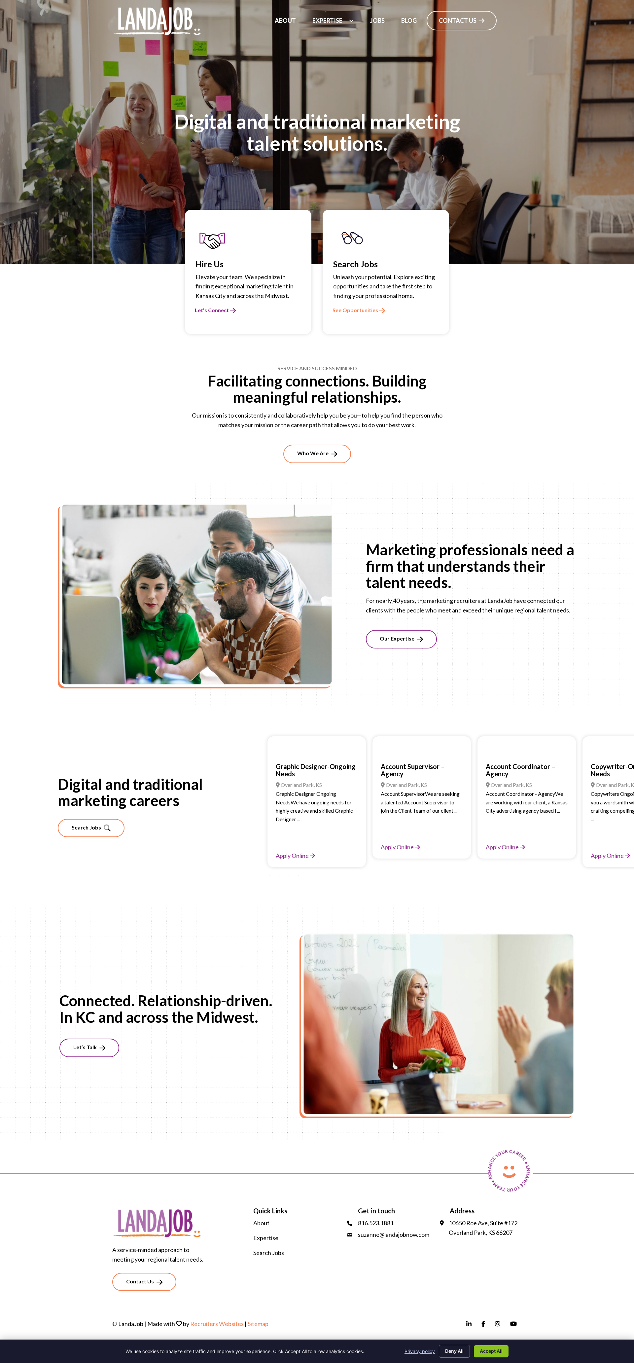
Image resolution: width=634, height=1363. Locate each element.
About (261, 1223)
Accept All (491, 1351)
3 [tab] (289, 875)
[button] (351, 21)
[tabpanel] (320, 797)
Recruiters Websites (217, 1323)
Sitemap (258, 1323)
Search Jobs (268, 1252)
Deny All (454, 1351)
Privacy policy (420, 1351)
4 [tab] (299, 875)
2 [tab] (279, 875)
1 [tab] (269, 875)
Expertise (265, 1237)
